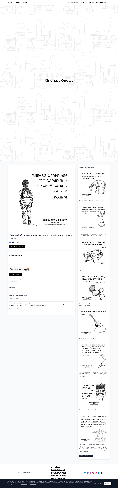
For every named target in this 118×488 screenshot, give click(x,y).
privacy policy (24, 484)
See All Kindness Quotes (86, 455)
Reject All (100, 483)
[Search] (109, 2)
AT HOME (83, 2)
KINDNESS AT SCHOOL (73, 2)
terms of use (33, 484)
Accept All (107, 483)
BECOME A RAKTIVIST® (101, 2)
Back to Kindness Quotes (17, 246)
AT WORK (91, 2)
